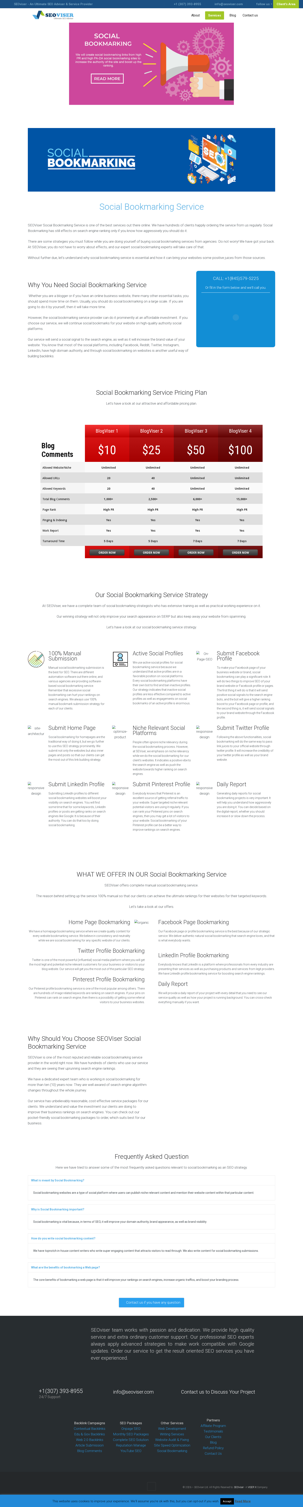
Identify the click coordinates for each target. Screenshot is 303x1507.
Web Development (172, 1429)
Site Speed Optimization (172, 1445)
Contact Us (213, 1453)
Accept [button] (227, 1501)
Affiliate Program (213, 1426)
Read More (243, 1501)
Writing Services (172, 1434)
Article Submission (89, 1445)
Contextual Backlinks (89, 1429)
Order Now (107, 552)
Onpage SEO (130, 1429)
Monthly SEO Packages (131, 1434)
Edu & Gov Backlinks (89, 1434)
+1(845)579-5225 (242, 278)
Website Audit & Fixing (172, 1440)
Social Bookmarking (172, 1451)
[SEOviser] (53, 15)
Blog (213, 1442)
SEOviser (239, 1487)
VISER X (252, 1487)
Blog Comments (89, 1451)
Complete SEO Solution (131, 1440)
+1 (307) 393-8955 (187, 4)
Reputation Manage (131, 1445)
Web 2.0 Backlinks (89, 1440)
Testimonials (213, 1431)
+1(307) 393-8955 (61, 1391)
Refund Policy (213, 1448)
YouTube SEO (130, 1451)
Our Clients (213, 1437)
